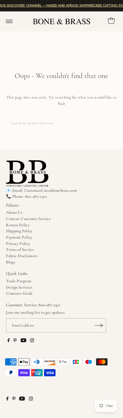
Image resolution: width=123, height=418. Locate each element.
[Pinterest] (15, 341)
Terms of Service (20, 249)
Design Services (19, 287)
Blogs (10, 262)
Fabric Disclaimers (22, 255)
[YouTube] (23, 341)
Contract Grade (19, 293)
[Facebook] (8, 341)
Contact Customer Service (28, 218)
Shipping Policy (19, 231)
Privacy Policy (18, 243)
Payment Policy (19, 237)
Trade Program (18, 281)
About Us (14, 212)
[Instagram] (32, 341)
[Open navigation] (9, 21)
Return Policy (18, 225)
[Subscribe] (99, 325)
